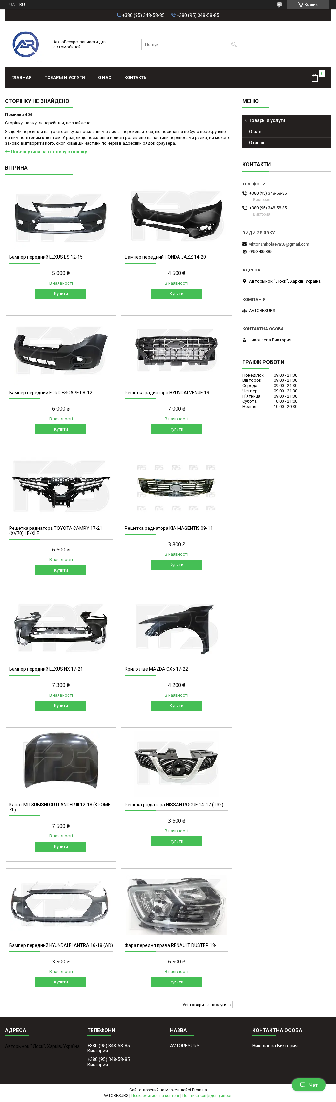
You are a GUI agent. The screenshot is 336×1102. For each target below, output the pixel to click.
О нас (104, 77)
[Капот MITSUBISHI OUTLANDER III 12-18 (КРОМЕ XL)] (61, 764)
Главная (21, 77)
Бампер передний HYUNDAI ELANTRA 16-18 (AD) (61, 945)
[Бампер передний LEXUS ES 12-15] (61, 216)
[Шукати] (234, 44)
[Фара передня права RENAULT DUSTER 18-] (176, 905)
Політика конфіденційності (207, 1095)
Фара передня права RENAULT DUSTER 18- (171, 945)
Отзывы (258, 142)
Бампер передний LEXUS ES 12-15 (46, 257)
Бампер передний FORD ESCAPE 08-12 (50, 392)
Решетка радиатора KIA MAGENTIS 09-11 (169, 528)
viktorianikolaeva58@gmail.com (279, 244)
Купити (61, 293)
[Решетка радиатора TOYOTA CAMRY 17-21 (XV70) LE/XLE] (61, 487)
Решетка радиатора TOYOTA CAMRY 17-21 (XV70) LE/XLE (55, 531)
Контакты (136, 77)
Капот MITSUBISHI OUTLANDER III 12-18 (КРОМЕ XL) (60, 807)
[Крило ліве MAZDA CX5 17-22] (176, 628)
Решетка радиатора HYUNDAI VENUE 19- (168, 392)
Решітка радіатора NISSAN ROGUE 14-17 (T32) (174, 804)
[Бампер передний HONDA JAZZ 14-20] (176, 216)
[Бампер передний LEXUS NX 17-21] (61, 628)
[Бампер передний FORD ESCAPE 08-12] (61, 352)
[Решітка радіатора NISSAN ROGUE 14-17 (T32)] (176, 764)
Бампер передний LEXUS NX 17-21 (46, 669)
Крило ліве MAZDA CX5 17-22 (156, 669)
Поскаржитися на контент (155, 1095)
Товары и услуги (65, 77)
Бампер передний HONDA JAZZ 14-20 (165, 257)
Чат (313, 1085)
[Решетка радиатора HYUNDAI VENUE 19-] (176, 352)
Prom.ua (199, 1090)
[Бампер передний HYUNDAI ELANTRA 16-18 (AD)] (61, 905)
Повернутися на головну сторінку (49, 151)
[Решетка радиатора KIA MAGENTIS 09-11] (176, 487)
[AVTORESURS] (25, 44)
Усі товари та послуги (204, 1004)
